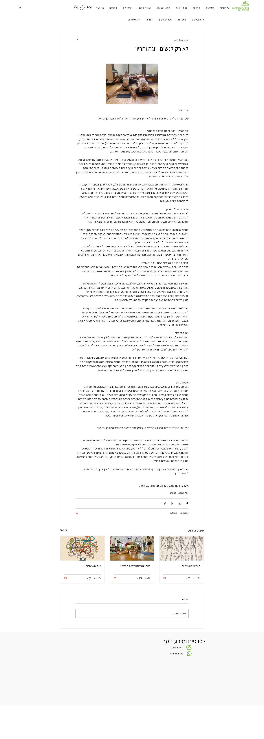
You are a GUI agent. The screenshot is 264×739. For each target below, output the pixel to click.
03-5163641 (177, 647)
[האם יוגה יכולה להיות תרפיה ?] (132, 548)
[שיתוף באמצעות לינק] (164, 503)
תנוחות (149, 19)
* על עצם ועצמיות (191, 566)
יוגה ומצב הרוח (93, 566)
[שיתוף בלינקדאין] (172, 503)
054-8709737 (176, 653)
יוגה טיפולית (134, 19)
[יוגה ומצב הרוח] (82, 548)
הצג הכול (64, 530)
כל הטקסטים (198, 19)
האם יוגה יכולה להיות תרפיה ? (135, 566)
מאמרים (182, 19)
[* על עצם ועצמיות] (182, 548)
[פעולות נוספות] (77, 40)
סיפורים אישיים (165, 19)
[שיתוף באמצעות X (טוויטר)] (179, 503)
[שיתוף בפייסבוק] (187, 503)
